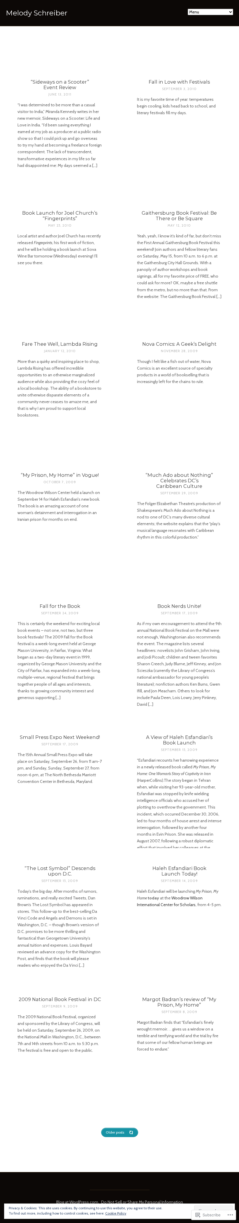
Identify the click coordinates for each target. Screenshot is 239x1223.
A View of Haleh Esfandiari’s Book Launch (179, 740)
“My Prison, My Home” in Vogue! (60, 475)
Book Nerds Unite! (179, 606)
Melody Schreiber (36, 12)
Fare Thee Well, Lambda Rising (60, 344)
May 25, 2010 (60, 225)
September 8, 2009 (179, 1012)
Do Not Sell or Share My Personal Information (142, 1202)
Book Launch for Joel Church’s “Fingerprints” (59, 215)
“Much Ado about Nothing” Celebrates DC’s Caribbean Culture (179, 480)
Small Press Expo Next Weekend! (60, 737)
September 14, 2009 (179, 881)
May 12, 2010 (179, 225)
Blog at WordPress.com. (77, 1202)
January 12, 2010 (60, 351)
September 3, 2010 (179, 89)
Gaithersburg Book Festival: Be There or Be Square (179, 215)
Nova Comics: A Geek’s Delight (179, 344)
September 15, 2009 (179, 750)
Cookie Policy (115, 1213)
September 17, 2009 (179, 613)
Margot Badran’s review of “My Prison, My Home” (179, 1002)
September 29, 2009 (179, 493)
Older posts (115, 1132)
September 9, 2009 (60, 1006)
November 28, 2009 (179, 351)
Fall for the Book (60, 606)
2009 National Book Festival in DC (60, 999)
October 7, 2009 (59, 482)
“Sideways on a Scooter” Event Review (60, 84)
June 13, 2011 (59, 94)
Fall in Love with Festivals (179, 82)
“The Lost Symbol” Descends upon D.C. (59, 871)
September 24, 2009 (60, 613)
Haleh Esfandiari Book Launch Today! (179, 871)
